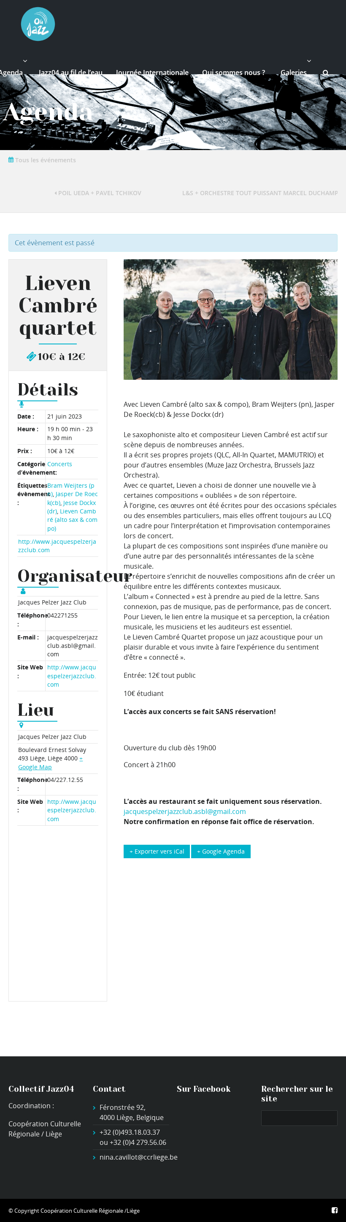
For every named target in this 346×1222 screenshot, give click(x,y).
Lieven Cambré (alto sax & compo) (72, 519)
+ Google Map (50, 762)
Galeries (294, 72)
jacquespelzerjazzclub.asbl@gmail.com (185, 811)
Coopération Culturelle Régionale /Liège (90, 1210)
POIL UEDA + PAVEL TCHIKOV (99, 193)
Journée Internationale (152, 72)
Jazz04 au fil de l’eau (71, 72)
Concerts (59, 464)
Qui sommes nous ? (233, 72)
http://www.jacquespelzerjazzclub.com (71, 675)
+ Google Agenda (221, 851)
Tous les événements (45, 160)
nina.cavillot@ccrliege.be (139, 1157)
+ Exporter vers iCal (157, 851)
